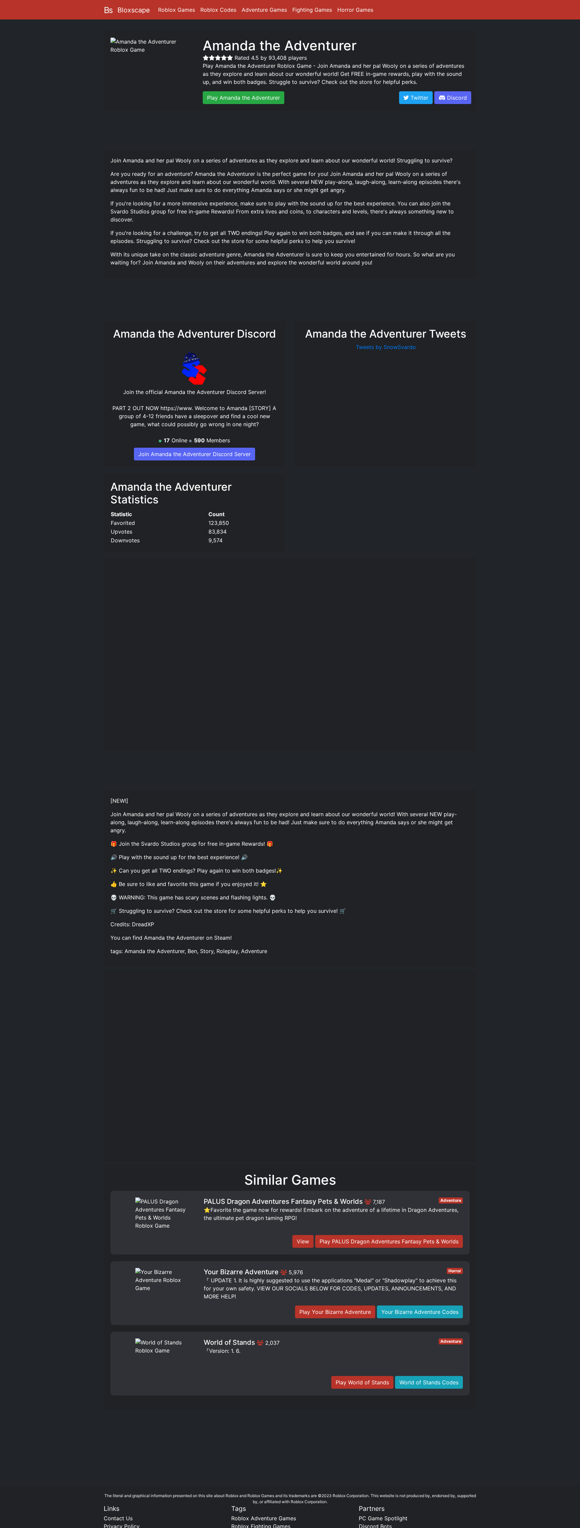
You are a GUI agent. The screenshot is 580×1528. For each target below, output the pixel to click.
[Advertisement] (290, 129)
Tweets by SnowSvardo (386, 347)
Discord (457, 97)
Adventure (450, 1200)
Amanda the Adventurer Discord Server (214, 392)
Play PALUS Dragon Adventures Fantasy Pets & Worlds (389, 1241)
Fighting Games (312, 9)
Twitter (418, 97)
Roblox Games (176, 9)
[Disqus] (290, 1069)
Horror (454, 1270)
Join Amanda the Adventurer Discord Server (194, 454)
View (303, 1241)
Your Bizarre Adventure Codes (419, 1312)
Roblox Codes (218, 9)
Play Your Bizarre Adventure (335, 1312)
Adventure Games (264, 9)
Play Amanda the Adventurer (243, 97)
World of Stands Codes (428, 1382)
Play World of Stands (362, 1382)
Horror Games (355, 9)
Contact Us (118, 1518)
